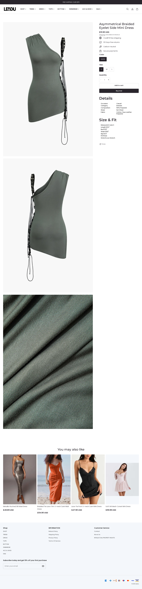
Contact (97, 531)
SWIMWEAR (6, 547)
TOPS (5, 541)
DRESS (5, 538)
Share (104, 144)
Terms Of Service (54, 541)
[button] (127, 9)
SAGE (103, 59)
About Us (97, 535)
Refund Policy (53, 531)
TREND (5, 535)
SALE (4, 554)
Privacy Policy (53, 538)
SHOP (5, 531)
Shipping (102, 34)
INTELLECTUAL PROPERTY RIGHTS (104, 538)
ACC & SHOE (7, 550)
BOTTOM (6, 544)
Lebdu (137, 584)
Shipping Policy (54, 535)
